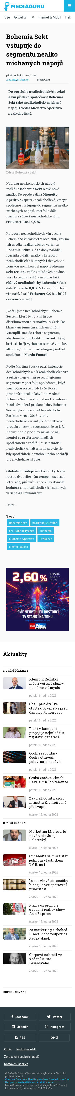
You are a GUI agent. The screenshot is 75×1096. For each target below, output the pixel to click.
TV (32, 17)
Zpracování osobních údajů (21, 1056)
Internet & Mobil (49, 17)
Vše (7, 17)
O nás (8, 1049)
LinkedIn (22, 1026)
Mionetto (45, 531)
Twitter (57, 1017)
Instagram (57, 1026)
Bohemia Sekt (18, 523)
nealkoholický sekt (21, 531)
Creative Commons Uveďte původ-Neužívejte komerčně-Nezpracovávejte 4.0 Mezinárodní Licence (37, 1081)
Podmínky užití (26, 1049)
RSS (22, 1037)
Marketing (22, 79)
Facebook (22, 1017)
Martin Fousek (18, 547)
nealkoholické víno (44, 523)
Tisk (68, 17)
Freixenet (46, 539)
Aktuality (20, 17)
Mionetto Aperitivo (21, 539)
